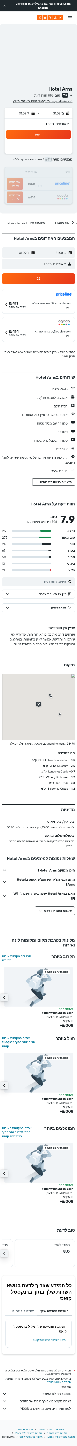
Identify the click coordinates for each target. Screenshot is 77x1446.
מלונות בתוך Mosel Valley (61, 1436)
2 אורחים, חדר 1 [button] (57, 124)
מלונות (41, 1429)
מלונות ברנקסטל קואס (31, 1436)
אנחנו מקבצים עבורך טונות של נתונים (45, 1401)
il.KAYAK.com (56, 1429)
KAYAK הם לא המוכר (57, 1394)
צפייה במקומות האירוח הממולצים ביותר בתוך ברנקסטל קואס (17, 1132)
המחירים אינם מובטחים (58, 1381)
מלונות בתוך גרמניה (57, 1433)
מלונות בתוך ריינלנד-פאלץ (28, 1433)
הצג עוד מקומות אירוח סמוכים (16, 958)
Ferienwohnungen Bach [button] (57, 1013)
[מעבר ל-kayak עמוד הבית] (50, 17)
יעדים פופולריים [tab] (23, 1311)
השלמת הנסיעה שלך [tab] (54, 1311)
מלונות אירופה (25, 1429)
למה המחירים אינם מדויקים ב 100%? (45, 1408)
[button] (4, 5)
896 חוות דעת (44, 95)
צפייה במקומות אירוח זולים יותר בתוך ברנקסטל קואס (18, 1042)
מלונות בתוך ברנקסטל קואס (49, 1340)
